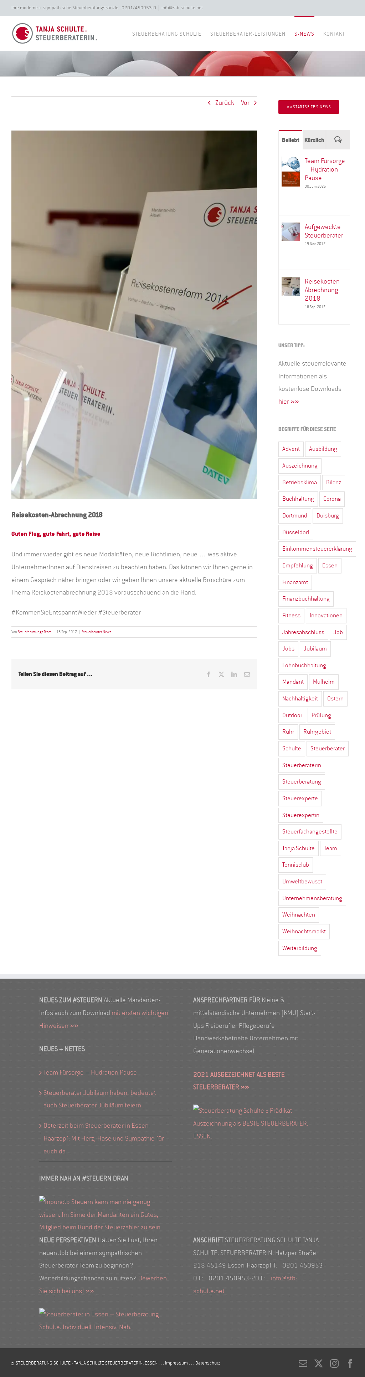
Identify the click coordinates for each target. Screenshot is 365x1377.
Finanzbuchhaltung (306, 598)
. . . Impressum (174, 1363)
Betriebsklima (299, 482)
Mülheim (324, 681)
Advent (291, 449)
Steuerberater (327, 748)
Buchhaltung (298, 499)
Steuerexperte (300, 798)
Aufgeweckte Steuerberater (324, 231)
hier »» (288, 401)
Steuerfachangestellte (310, 831)
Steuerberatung (301, 781)
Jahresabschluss (303, 632)
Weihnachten (298, 914)
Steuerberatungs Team (35, 631)
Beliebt (290, 140)
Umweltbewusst (302, 881)
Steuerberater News (96, 631)
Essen (330, 565)
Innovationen (326, 615)
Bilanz (333, 482)
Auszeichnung (300, 465)
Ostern (335, 698)
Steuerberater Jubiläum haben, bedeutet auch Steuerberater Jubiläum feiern (99, 1099)
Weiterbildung (299, 948)
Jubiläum (315, 648)
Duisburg (328, 515)
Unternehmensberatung (312, 898)
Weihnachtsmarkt (304, 931)
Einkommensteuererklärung (317, 548)
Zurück (224, 102)
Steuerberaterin (301, 765)
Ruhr (288, 731)
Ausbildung (323, 449)
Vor (245, 102)
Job (338, 632)
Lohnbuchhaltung (304, 665)
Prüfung (321, 715)
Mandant (293, 681)
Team (330, 848)
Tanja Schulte (298, 848)
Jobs (288, 648)
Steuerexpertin (300, 815)
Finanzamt (295, 582)
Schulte (291, 748)
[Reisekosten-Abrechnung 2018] (291, 283)
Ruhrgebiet (317, 731)
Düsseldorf (295, 532)
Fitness (291, 615)
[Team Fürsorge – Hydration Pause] (291, 162)
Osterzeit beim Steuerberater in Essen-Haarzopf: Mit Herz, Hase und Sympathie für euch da (103, 1138)
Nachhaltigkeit (300, 698)
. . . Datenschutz (204, 1363)
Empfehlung (297, 565)
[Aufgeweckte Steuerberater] (291, 228)
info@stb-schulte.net (182, 8)
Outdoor (292, 715)
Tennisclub (295, 864)
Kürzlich (314, 140)
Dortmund (294, 515)
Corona (332, 499)
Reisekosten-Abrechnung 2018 (323, 290)
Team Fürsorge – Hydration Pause (325, 169)
